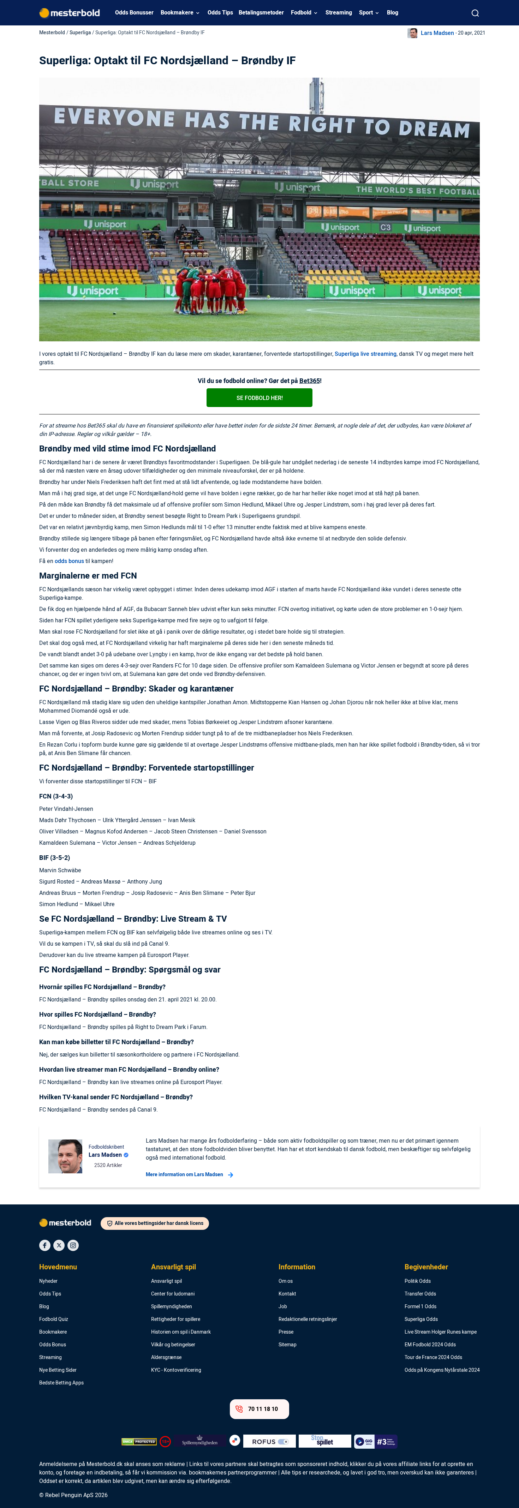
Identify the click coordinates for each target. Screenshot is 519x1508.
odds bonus (69, 561)
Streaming (339, 12)
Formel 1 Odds (420, 1306)
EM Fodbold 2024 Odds (430, 1344)
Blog (392, 12)
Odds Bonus (52, 1344)
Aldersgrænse (166, 1357)
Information (297, 1267)
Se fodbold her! (260, 398)
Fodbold (301, 12)
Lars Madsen (437, 33)
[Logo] (70, 1224)
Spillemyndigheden (171, 1306)
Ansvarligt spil (173, 1267)
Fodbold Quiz (53, 1319)
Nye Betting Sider (58, 1370)
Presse (286, 1332)
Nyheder (48, 1281)
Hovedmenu (58, 1267)
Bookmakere (177, 12)
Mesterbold (52, 32)
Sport (366, 12)
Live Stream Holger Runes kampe (441, 1332)
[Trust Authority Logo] (200, 1442)
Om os (286, 1281)
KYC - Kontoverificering (176, 1370)
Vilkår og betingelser (173, 1344)
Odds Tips (220, 12)
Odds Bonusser (134, 12)
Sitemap (288, 1344)
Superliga (80, 32)
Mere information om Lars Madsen (184, 1174)
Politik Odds (418, 1281)
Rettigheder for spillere (175, 1319)
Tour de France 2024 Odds (433, 1357)
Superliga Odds (421, 1319)
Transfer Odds (420, 1294)
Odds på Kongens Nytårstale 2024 (442, 1370)
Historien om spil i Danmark (181, 1332)
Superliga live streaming (365, 354)
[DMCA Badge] (139, 1442)
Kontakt (287, 1294)
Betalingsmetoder (261, 12)
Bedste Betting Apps (61, 1383)
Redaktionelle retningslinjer (308, 1319)
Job (283, 1306)
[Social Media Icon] (44, 1245)
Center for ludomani (173, 1294)
